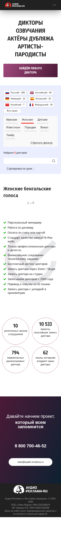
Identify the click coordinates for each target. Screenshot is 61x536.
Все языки (12, 110)
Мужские (11, 119)
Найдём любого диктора (30, 70)
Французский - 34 (44, 104)
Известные (13, 127)
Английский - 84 (43, 92)
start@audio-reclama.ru (30, 461)
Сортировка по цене (19, 168)
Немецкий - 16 (18, 98)
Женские (27, 119)
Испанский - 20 (43, 98)
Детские (43, 119)
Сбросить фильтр (42, 142)
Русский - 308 (18, 92)
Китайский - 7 (17, 104)
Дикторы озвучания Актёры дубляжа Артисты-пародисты (30, 38)
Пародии (30, 127)
